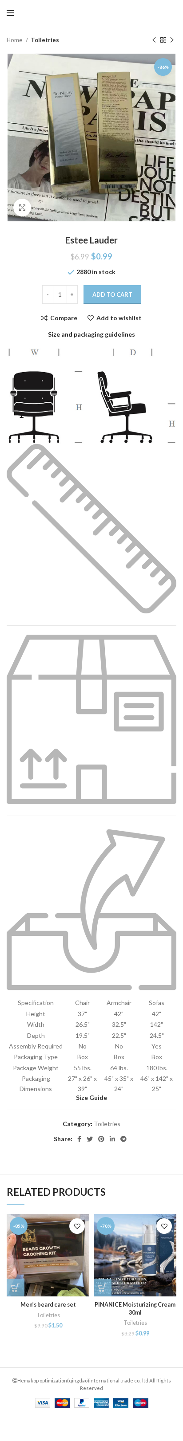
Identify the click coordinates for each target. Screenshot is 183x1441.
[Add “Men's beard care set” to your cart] (15, 1287)
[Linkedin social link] (112, 1139)
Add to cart (112, 294)
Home (15, 39)
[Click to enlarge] (22, 207)
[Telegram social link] (123, 1139)
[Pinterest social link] (101, 1139)
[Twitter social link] (89, 1139)
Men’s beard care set (48, 1304)
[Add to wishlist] (77, 1226)
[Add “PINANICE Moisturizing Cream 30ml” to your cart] (102, 1287)
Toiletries (45, 39)
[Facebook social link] (79, 1139)
